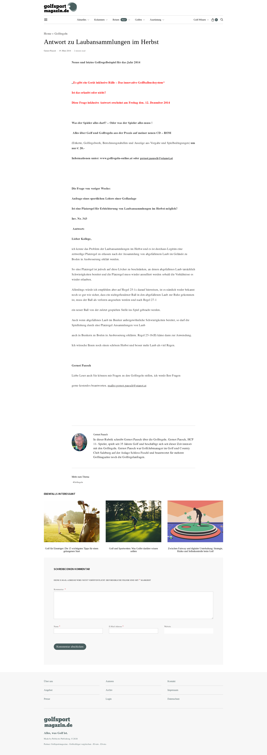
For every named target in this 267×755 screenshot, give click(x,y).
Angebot (48, 690)
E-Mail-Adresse (116, 626)
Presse (47, 699)
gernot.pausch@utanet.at (156, 158)
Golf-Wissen (200, 19)
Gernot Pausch (50, 50)
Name (57, 626)
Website (167, 626)
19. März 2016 (65, 50)
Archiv (109, 690)
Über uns (48, 681)
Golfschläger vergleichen (80, 744)
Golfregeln (61, 33)
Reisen (119, 19)
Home (47, 33)
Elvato (96, 744)
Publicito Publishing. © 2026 (65, 738)
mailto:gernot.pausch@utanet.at (127, 385)
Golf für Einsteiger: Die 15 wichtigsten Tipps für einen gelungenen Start (71, 550)
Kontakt (171, 681)
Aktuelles (81, 19)
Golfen (138, 19)
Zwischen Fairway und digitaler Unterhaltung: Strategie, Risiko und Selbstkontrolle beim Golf (195, 550)
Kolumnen (99, 19)
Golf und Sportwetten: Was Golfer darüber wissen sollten (133, 550)
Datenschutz (173, 699)
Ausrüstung (155, 19)
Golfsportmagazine (59, 744)
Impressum (172, 690)
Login (109, 699)
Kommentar (59, 589)
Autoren (110, 681)
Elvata (103, 744)
